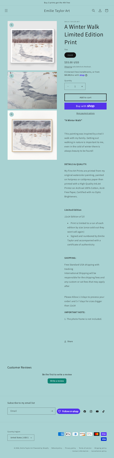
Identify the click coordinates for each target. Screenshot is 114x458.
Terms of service (85, 448)
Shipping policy (100, 448)
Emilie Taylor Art (26, 448)
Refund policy (57, 448)
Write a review (57, 380)
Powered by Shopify (41, 448)
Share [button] (70, 341)
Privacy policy (70, 448)
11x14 (70, 55)
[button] (6, 10)
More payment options (85, 113)
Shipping (68, 66)
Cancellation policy (99, 451)
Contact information (80, 451)
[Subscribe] (52, 411)
